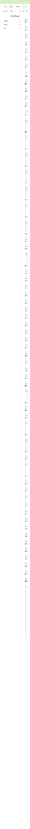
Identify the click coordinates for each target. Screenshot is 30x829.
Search (24, 6)
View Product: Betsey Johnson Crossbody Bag (26, 467)
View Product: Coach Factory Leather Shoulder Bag (26, 207)
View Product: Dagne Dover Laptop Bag (25, 393)
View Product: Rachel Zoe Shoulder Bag (26, 425)
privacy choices (17, 825)
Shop (5, 6)
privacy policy (16, 826)
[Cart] (26, 11)
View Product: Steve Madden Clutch (26, 139)
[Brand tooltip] (7, 24)
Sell (11, 6)
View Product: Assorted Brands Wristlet (25, 256)
